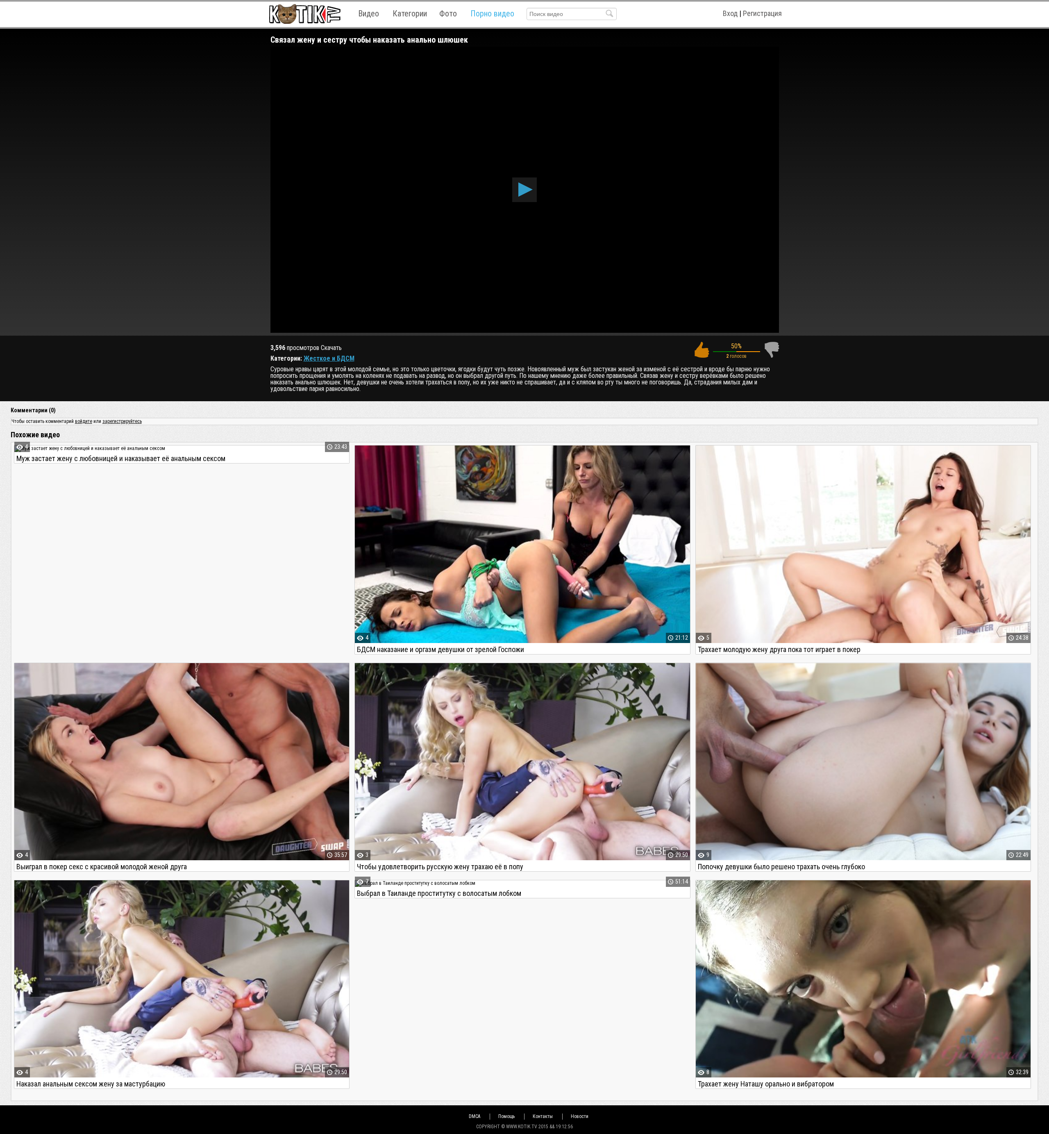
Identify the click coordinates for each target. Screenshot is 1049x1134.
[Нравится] (701, 350)
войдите (83, 421)
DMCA (474, 1116)
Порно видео (492, 13)
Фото (448, 13)
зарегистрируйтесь (122, 421)
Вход (730, 13)
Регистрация (762, 13)
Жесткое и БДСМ (329, 358)
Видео (368, 13)
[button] (524, 189)
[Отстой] (771, 350)
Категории (410, 13)
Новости (579, 1116)
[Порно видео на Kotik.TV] (305, 14)
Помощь (506, 1116)
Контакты (543, 1116)
